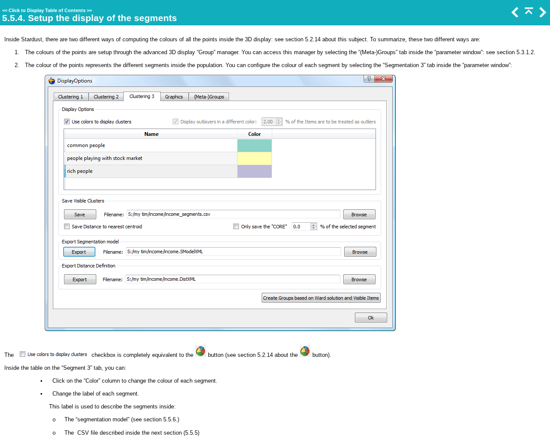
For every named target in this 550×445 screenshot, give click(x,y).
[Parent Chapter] (528, 15)
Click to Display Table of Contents (47, 10)
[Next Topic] (542, 15)
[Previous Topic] (514, 15)
